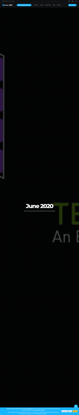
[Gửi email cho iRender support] (76, 406)
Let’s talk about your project (9, 1)
